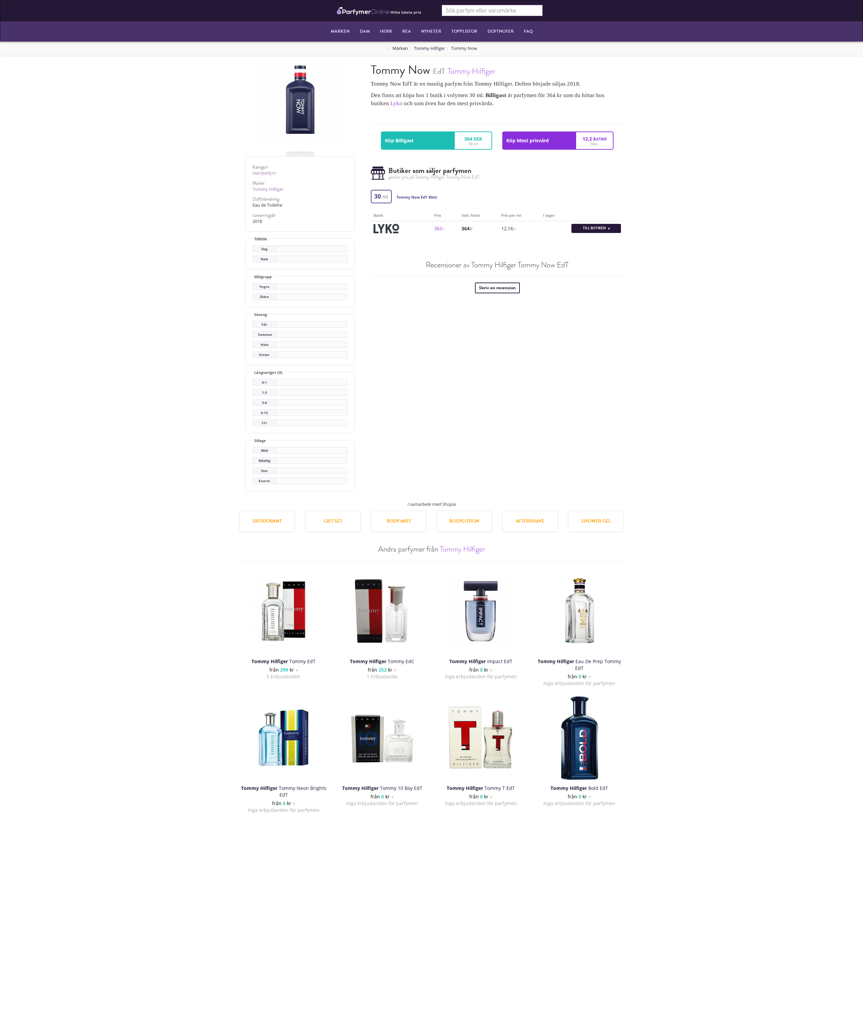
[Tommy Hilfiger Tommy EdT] (283, 611)
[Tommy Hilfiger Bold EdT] (579, 738)
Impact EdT (480, 661)
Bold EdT (579, 788)
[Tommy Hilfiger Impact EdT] (481, 611)
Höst (264, 345)
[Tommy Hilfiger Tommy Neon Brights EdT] (283, 738)
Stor (264, 471)
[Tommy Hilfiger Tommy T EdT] (481, 738)
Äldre (264, 297)
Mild (264, 450)
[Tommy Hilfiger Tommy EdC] (382, 611)
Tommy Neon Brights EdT (283, 791)
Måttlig (264, 461)
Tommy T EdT (481, 788)
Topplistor (464, 31)
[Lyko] (386, 228)
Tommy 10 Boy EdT (382, 788)
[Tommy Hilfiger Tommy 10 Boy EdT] (382, 738)
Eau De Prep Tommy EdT (579, 664)
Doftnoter (500, 31)
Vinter (264, 355)
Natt (264, 259)
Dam (365, 31)
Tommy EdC (382, 661)
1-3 (264, 392)
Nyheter (431, 31)
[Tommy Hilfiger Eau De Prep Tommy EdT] (579, 611)
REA (406, 31)
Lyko (396, 103)
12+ (264, 423)
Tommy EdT (283, 661)
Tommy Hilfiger (429, 48)
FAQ (528, 31)
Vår (264, 324)
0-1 (264, 382)
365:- (439, 228)
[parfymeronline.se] (379, 10)
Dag (264, 249)
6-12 (264, 413)
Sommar (265, 334)
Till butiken (595, 228)
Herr (386, 31)
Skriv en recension (497, 288)
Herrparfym (264, 173)
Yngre (264, 287)
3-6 (264, 403)
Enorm (264, 481)
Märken (340, 31)
